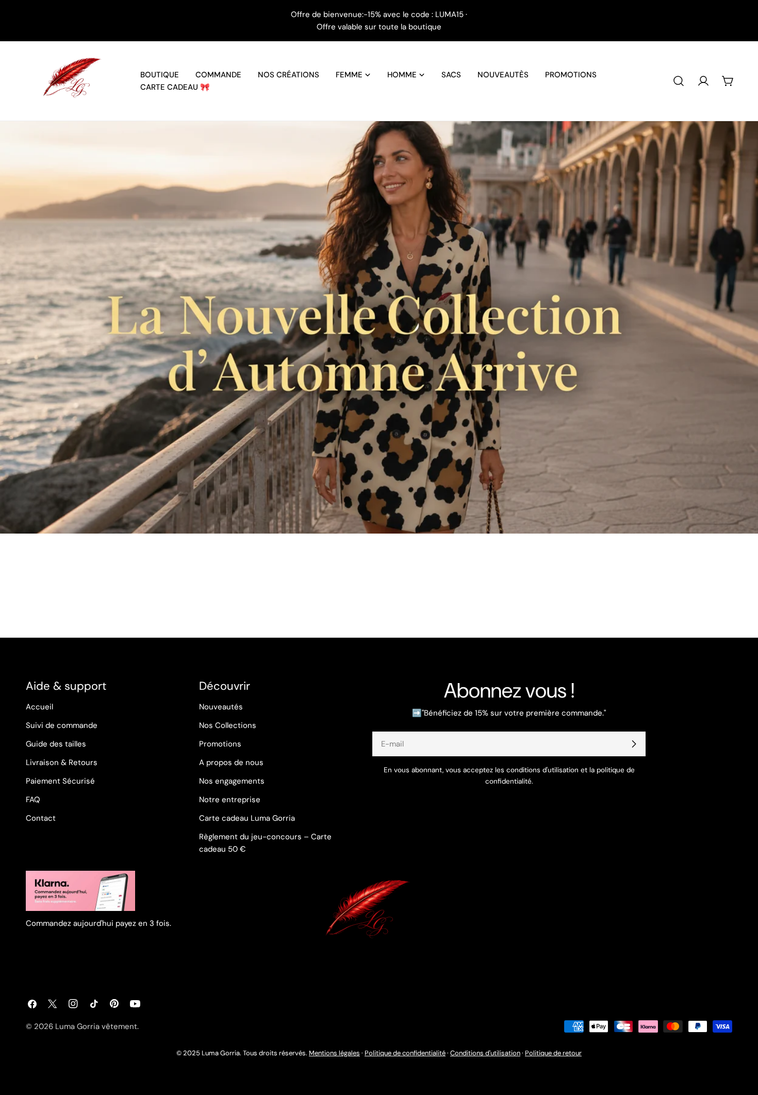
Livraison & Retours (61, 762)
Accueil (39, 707)
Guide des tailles (56, 744)
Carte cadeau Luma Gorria (247, 818)
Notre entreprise (229, 799)
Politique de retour (553, 1053)
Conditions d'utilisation (485, 1053)
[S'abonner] (634, 744)
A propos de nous (231, 762)
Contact (41, 818)
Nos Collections (227, 725)
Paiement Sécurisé (60, 781)
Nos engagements (232, 781)
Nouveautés (221, 707)
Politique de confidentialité (405, 1053)
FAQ (33, 799)
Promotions (220, 744)
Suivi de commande (61, 725)
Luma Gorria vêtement (96, 1026)
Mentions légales (334, 1053)
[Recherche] (678, 81)
